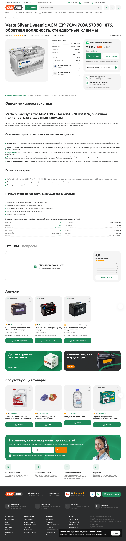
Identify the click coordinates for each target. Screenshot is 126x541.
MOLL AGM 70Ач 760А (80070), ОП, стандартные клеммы (48, 329)
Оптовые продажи (30, 532)
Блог (35, 12)
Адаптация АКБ (74, 527)
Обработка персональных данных (102, 519)
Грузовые (49, 522)
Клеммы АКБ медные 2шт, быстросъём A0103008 (45, 417)
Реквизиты (9, 532)
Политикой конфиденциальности (54, 455)
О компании (9, 519)
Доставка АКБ (73, 524)
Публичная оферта (96, 527)
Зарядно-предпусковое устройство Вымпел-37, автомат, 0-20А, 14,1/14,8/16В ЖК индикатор (106, 418)
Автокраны (50, 535)
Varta (59, 225)
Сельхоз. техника (52, 530)
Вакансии (79, 12)
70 (60, 222)
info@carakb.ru (54, 493)
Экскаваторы (50, 532)
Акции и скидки (60, 12)
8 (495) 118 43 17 (29, 2)
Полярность (11, 157)
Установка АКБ (74, 522)
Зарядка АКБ (73, 519)
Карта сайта (94, 524)
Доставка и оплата (45, 12)
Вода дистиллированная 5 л (75, 417)
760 (60, 230)
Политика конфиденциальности (101, 516)
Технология (11, 152)
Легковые (49, 519)
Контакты (98, 12)
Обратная (58, 228)
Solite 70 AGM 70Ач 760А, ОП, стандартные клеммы (75, 329)
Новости (8, 524)
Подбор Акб (28, 530)
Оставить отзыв (33, 35)
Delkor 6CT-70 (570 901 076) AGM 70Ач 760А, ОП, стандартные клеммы (18, 329)
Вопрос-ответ (19, 12)
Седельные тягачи (52, 524)
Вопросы (29, 246)
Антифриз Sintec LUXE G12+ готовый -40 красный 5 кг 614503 (18, 417)
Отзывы (29, 12)
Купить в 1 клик (111, 56)
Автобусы (49, 527)
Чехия (59, 236)
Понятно (116, 533)
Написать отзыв (107, 277)
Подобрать (61, 450)
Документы (89, 12)
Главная (8, 18)
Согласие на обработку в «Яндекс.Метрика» (105, 521)
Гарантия (71, 12)
